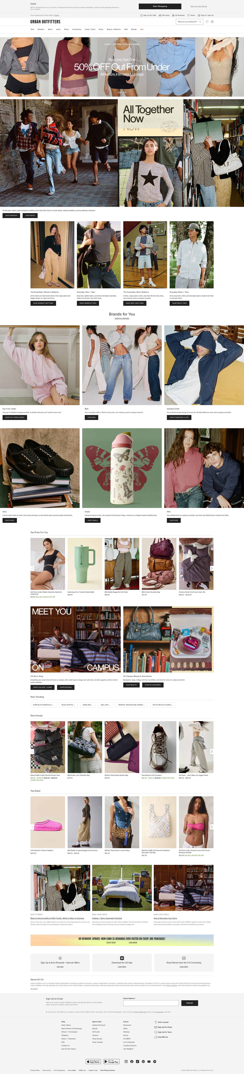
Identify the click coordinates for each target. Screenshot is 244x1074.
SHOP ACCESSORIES (153, 685)
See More (34, 989)
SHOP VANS (9, 520)
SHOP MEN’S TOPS (179, 303)
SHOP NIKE (174, 520)
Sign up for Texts (165, 1032)
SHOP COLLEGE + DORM (42, 687)
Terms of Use (46, 1070)
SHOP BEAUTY (131, 685)
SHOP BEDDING (66, 687)
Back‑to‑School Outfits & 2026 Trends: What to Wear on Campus (57, 918)
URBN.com (82, 1070)
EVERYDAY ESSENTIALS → (43, 705)
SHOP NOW (122, 92)
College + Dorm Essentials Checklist (107, 918)
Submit (189, 1003)
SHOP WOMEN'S (11, 215)
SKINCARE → (88, 705)
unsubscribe (159, 1012)
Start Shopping (160, 6)
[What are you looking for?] (200, 22)
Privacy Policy (35, 1070)
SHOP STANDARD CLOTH (179, 417)
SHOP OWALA (92, 520)
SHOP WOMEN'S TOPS (88, 303)
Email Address (129, 998)
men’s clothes (172, 985)
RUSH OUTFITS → (68, 705)
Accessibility (72, 1070)
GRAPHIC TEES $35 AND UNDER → (131, 705)
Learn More (122, 967)
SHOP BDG (91, 417)
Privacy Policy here (140, 1012)
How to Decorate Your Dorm (165, 918)
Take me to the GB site (198, 6)
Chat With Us (163, 1037)
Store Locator (163, 1022)
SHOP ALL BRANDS (122, 318)
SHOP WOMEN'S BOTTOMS (43, 303)
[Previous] (32, 568)
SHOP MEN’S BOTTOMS (135, 303)
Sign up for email (165, 1027)
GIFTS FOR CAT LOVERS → (163, 705)
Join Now (60, 967)
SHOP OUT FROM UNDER (14, 417)
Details (56, 15)
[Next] (211, 568)
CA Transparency (59, 1070)
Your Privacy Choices (107, 1070)
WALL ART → (105, 705)
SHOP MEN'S (30, 215)
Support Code (93, 1070)
